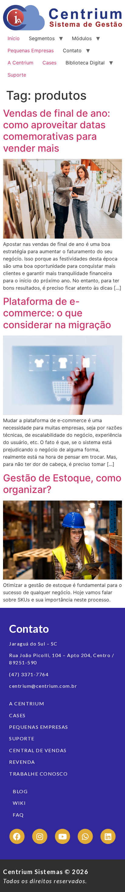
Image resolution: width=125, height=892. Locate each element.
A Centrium (20, 63)
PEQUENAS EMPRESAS (38, 727)
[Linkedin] (108, 836)
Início (14, 38)
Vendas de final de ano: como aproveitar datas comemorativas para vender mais (56, 130)
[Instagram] (39, 836)
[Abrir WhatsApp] (15, 876)
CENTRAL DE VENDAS (38, 750)
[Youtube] (62, 836)
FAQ (18, 815)
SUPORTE (22, 738)
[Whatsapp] (85, 836)
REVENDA (22, 762)
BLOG (20, 791)
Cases (49, 63)
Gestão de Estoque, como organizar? (62, 483)
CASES (17, 715)
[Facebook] (17, 836)
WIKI (19, 803)
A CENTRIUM (26, 703)
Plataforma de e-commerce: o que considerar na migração (57, 313)
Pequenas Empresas (31, 50)
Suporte (17, 75)
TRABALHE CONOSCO (38, 774)
